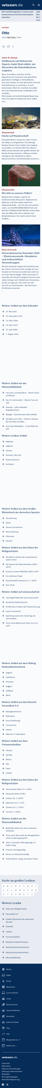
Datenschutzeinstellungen (11, 1069)
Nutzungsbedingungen (10, 1077)
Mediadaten (6, 1074)
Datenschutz (6, 1066)
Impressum (6, 1063)
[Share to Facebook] (8, 46)
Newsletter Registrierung (11, 1080)
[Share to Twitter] (13, 46)
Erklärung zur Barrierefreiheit (12, 1071)
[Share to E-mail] (3, 46)
